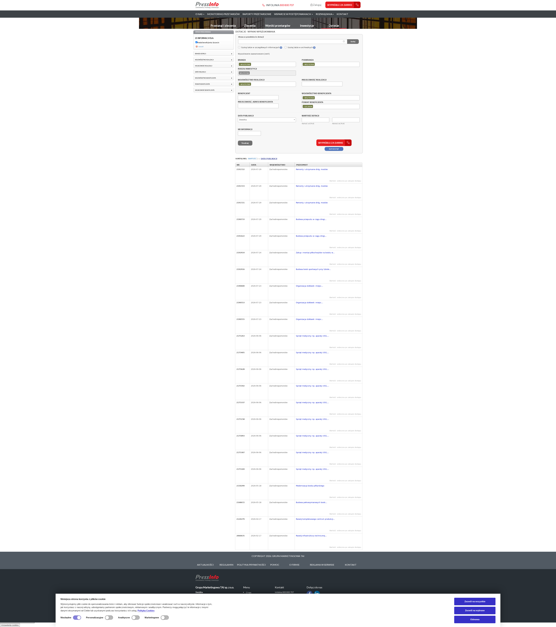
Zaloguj (317, 4)
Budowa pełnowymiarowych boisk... (311, 502)
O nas (248, 592)
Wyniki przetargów (277, 25)
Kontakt (342, 14)
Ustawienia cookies (10, 625)
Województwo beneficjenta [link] (205, 78)
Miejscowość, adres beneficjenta (255, 102)
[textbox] (252, 64)
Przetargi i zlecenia (223, 25)
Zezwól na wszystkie (474, 601)
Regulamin (226, 564)
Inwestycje (307, 25)
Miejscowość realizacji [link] (203, 66)
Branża (242, 60)
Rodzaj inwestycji (247, 69)
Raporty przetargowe (257, 14)
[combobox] (267, 64)
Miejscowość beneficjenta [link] (204, 90)
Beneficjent (244, 94)
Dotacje (334, 25)
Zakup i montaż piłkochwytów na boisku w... (315, 253)
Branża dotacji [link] (200, 53)
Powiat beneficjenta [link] (202, 84)
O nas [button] (199, 14)
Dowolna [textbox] (243, 120)
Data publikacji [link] (200, 72)
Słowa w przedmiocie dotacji (251, 37)
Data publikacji (246, 116)
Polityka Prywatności (251, 564)
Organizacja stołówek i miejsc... (309, 286)
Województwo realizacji (251, 80)
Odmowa (474, 619)
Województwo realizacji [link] (204, 60)
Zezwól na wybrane (475, 610)
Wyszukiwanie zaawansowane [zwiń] (254, 54)
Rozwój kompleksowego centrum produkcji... (315, 519)
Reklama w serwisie (322, 564)
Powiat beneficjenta (312, 102)
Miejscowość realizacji (314, 80)
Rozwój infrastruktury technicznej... (311, 536)
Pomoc (274, 564)
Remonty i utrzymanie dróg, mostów (312, 169)
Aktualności (205, 564)
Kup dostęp (334, 149)
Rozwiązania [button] (324, 14)
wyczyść (201, 46)
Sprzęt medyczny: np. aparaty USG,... (312, 336)
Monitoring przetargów (223, 14)
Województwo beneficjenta (316, 94)
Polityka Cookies (146, 610)
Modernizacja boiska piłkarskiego (310, 486)
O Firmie (294, 564)
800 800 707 (287, 5)
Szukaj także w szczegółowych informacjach (260, 47)
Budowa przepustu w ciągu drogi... (311, 219)
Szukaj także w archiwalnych (300, 47)
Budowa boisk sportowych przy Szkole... (313, 269)
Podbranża (308, 60)
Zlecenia (249, 25)
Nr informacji (245, 129)
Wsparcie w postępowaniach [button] (292, 14)
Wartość (252, 159)
